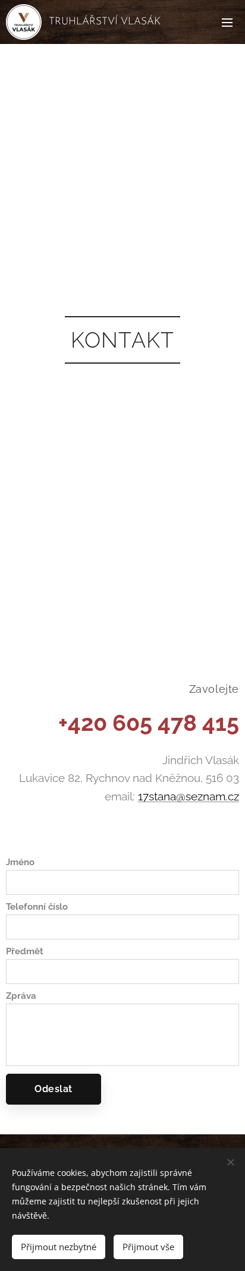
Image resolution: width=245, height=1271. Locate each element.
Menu (227, 22)
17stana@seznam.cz (188, 796)
